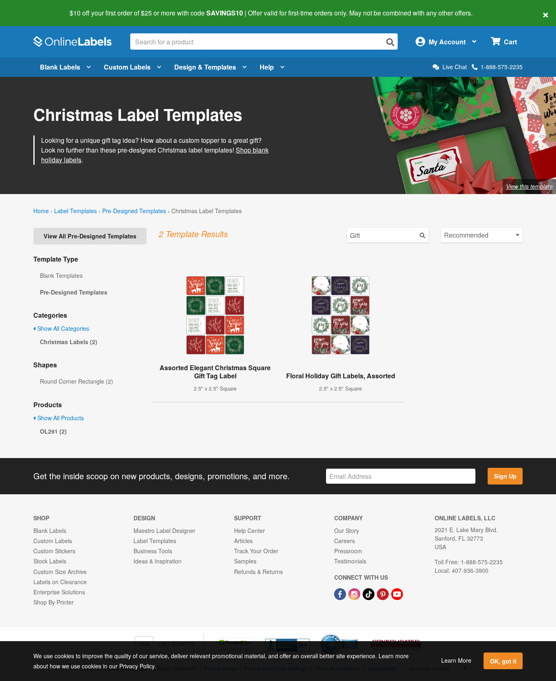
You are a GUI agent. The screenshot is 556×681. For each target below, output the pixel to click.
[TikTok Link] (369, 593)
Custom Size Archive (60, 572)
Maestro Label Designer (164, 530)
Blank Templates (61, 275)
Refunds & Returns (258, 572)
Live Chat (454, 67)
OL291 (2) (53, 431)
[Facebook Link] (341, 593)
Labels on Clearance (60, 582)
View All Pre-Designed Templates (90, 236)
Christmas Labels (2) (68, 342)
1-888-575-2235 (502, 67)
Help (267, 67)
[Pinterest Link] (383, 593)
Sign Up (505, 476)
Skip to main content (29, 7)
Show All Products (60, 418)
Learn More (456, 660)
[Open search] (390, 42)
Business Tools (153, 551)
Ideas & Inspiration (158, 561)
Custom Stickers (54, 551)
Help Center (249, 530)
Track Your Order (256, 551)
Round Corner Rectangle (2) (76, 381)
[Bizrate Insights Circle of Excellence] (355, 634)
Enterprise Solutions (59, 592)
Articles (243, 541)
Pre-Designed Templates (134, 211)
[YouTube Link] (397, 593)
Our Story (346, 530)
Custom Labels (127, 67)
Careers (344, 541)
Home (41, 211)
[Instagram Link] (355, 593)
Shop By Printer (53, 602)
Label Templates (75, 211)
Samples (245, 561)
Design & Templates (205, 67)
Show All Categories (62, 328)
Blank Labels (60, 67)
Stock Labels (49, 561)
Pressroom (348, 551)
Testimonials (350, 561)
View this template (529, 186)
